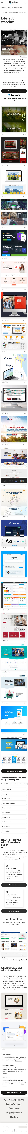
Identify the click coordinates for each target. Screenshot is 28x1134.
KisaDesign (5, 382)
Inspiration (7, 7)
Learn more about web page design (13, 960)
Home (2, 7)
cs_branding (5, 165)
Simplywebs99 (5, 957)
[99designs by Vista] (13, 2)
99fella (4, 196)
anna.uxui (4, 1019)
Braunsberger (24, 56)
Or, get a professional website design (14, 98)
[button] (26, 1124)
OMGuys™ (5, 485)
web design (12, 72)
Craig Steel (5, 227)
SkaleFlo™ (5, 547)
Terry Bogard (5, 320)
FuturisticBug (6, 703)
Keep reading (18, 1060)
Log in (25, 3)
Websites (13, 7)
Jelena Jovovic (6, 734)
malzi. (3, 1048)
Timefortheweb (6, 289)
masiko (4, 578)
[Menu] (2, 2)
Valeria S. (5, 258)
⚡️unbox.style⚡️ (6, 672)
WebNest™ (5, 516)
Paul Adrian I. (6, 610)
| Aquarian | (5, 351)
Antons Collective (6, 134)
